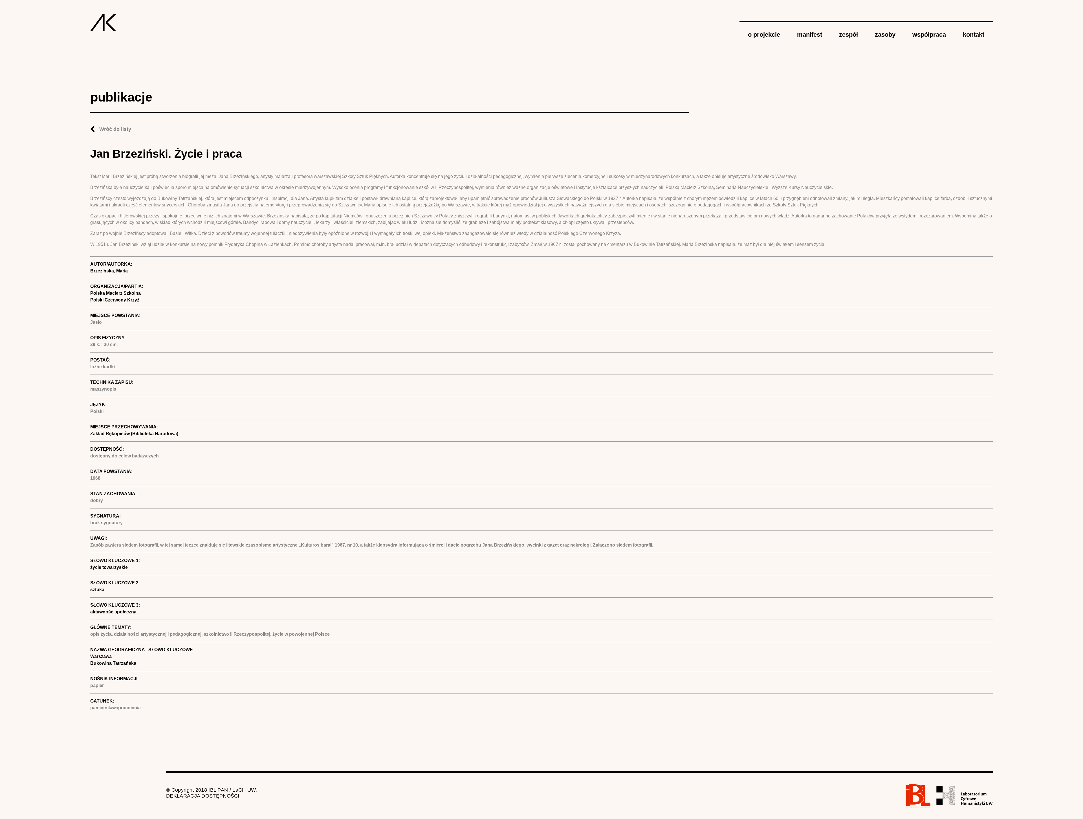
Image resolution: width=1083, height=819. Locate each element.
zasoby (885, 34)
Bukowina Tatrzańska (113, 663)
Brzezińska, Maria (109, 270)
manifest (809, 34)
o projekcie (764, 34)
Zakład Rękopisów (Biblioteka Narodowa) (134, 433)
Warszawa (101, 656)
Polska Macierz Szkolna (115, 293)
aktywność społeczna (113, 611)
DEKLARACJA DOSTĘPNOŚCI (202, 796)
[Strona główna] (103, 22)
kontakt (973, 34)
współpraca (929, 34)
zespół (848, 34)
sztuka (97, 589)
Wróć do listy (115, 129)
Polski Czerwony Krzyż (114, 300)
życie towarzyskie (109, 567)
